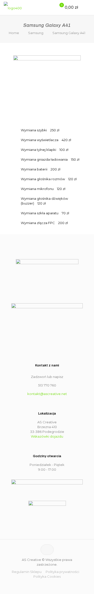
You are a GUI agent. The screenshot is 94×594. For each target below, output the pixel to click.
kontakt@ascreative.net (47, 394)
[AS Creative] (13, 7)
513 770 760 (47, 385)
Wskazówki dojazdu (47, 436)
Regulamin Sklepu (27, 572)
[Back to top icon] (47, 549)
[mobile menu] (87, 7)
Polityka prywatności (62, 572)
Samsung (35, 33)
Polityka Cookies (47, 576)
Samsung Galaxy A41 (68, 33)
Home (14, 33)
